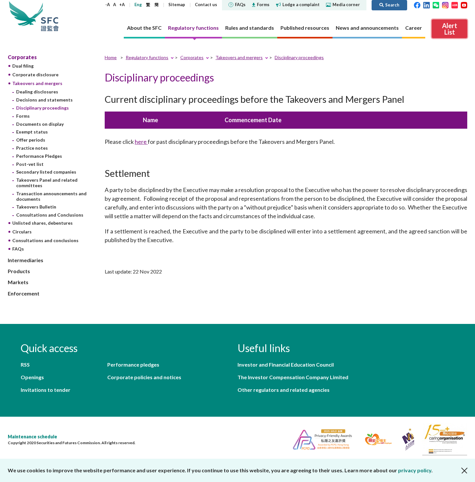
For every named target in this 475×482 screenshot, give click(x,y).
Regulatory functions (147, 57)
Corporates (22, 57)
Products (19, 271)
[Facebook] (417, 4)
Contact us (206, 4)
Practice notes (32, 148)
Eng (138, 4)
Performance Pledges (39, 156)
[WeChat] (436, 4)
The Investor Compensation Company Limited (293, 377)
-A (107, 4)
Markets (18, 282)
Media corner (346, 4)
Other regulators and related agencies (284, 390)
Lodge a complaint (301, 4)
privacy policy (414, 470)
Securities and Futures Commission (50, 16)
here (141, 141)
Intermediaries (25, 260)
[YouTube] (464, 4)
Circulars (22, 231)
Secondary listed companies (46, 172)
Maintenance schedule (32, 436)
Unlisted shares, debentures (42, 223)
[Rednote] (454, 4)
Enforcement (23, 293)
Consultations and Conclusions (49, 215)
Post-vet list (30, 164)
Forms (263, 4)
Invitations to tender (45, 390)
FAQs (240, 4)
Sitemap (176, 4)
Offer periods (30, 140)
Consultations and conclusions (45, 240)
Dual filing (23, 66)
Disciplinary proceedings (42, 108)
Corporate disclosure (35, 74)
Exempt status (32, 131)
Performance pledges (133, 364)
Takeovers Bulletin (36, 206)
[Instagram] (445, 4)
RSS (25, 364)
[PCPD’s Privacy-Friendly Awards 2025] (320, 438)
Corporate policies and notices (144, 377)
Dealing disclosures (37, 91)
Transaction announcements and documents (51, 196)
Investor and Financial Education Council (286, 364)
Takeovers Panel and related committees (47, 182)
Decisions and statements (44, 99)
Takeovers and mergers (37, 83)
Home (111, 57)
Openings (32, 377)
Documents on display (40, 124)
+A (122, 4)
